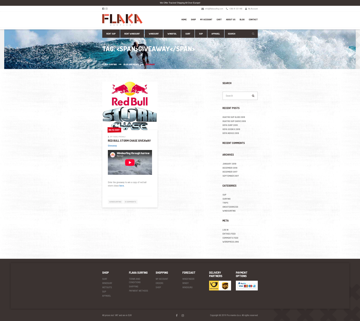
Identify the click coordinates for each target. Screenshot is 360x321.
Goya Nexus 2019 (230, 133)
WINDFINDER (188, 279)
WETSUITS (107, 287)
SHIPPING (133, 286)
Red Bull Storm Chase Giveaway (129, 140)
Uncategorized (230, 207)
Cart (219, 19)
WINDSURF (107, 283)
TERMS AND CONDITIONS (135, 281)
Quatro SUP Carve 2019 (234, 121)
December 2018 (229, 167)
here (121, 185)
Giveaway (112, 145)
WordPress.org (230, 241)
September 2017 (230, 176)
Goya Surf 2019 (230, 125)
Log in (225, 229)
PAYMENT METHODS (138, 290)
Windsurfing (115, 202)
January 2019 (229, 163)
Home (184, 19)
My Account (206, 19)
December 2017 (229, 171)
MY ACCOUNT (162, 279)
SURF (104, 279)
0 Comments (130, 202)
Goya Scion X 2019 (231, 129)
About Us (230, 19)
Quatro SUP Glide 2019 (233, 117)
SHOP (158, 287)
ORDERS (159, 283)
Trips (225, 202)
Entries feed (229, 233)
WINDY (185, 283)
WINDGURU (187, 287)
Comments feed (230, 237)
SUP (224, 194)
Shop (193, 19)
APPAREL (106, 296)
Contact (253, 19)
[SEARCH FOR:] (241, 33)
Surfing (226, 198)
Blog (242, 19)
